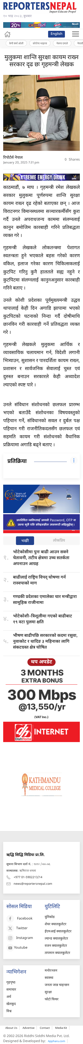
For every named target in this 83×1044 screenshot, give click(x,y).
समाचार (11, 990)
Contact (45, 1028)
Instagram (24, 938)
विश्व (8, 1011)
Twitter (22, 928)
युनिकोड (50, 917)
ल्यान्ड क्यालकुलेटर (56, 939)
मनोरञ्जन (51, 971)
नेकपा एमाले (62, 43)
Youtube (20, 948)
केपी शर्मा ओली (16, 43)
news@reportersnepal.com (33, 884)
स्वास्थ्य (49, 978)
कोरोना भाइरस (40, 43)
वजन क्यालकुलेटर (56, 946)
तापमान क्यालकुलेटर (57, 953)
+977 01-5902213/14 (28, 877)
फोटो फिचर (52, 999)
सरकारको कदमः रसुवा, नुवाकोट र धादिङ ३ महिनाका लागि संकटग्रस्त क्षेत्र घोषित (45, 641)
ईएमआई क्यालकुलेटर (58, 931)
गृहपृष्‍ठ (10, 982)
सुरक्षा (48, 992)
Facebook (25, 919)
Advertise (28, 1028)
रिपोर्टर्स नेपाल (13, 157)
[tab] (25, 541)
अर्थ (8, 997)
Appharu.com (56, 1041)
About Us (11, 1028)
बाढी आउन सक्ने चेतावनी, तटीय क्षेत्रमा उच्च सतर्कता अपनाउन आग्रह (41, 558)
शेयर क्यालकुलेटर (55, 924)
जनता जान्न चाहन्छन (57, 985)
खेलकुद (11, 1004)
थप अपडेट (41, 662)
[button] (75, 34)
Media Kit (61, 1028)
